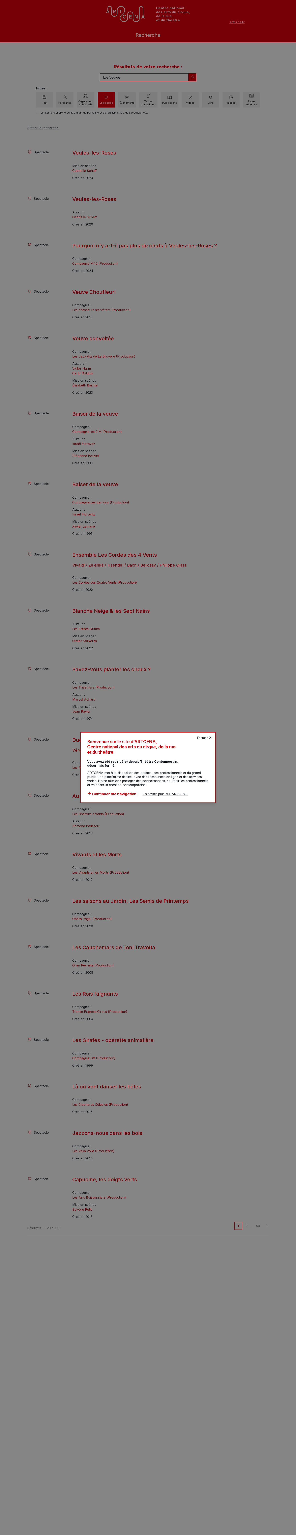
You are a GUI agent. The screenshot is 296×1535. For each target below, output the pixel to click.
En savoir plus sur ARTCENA (165, 794)
